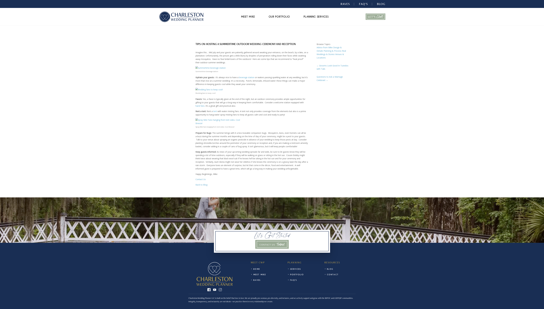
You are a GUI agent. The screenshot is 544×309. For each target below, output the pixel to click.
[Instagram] (220, 289)
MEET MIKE (248, 16)
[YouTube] (214, 289)
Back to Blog (201, 184)
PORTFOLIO (297, 274)
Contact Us (201, 179)
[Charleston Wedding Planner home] (181, 16)
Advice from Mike (325, 47)
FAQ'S (363, 4)
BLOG (381, 4)
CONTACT (332, 274)
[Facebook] (209, 289)
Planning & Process (332, 50)
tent (215, 111)
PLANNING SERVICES (316, 16)
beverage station (246, 77)
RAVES (345, 4)
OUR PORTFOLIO (279, 16)
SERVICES (295, 269)
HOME (256, 269)
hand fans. (201, 106)
